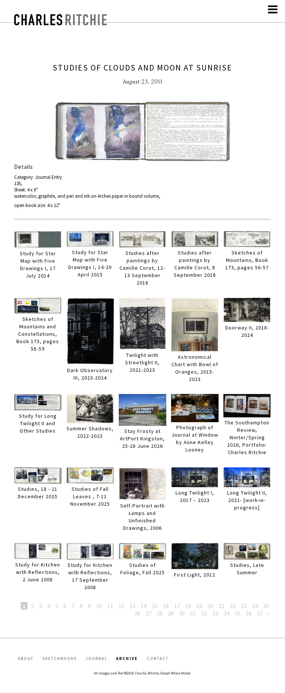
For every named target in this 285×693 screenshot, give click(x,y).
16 (166, 606)
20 (210, 606)
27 (148, 613)
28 (160, 613)
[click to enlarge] (142, 132)
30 (182, 613)
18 (188, 606)
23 (244, 606)
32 (204, 613)
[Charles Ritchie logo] (60, 23)
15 (155, 606)
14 (144, 606)
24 (255, 606)
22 (233, 606)
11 (110, 606)
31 (193, 613)
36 (249, 613)
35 (237, 613)
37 (260, 613)
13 (132, 606)
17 (177, 606)
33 (215, 613)
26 (137, 613)
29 (171, 613)
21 (222, 606)
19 (199, 606)
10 (99, 606)
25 (266, 606)
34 (226, 613)
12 (121, 606)
